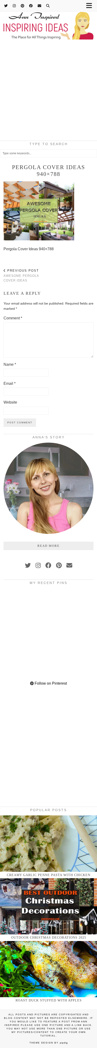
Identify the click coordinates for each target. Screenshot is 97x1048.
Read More (48, 546)
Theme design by (48, 1042)
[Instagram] (14, 6)
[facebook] (48, 565)
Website (10, 402)
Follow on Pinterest (50, 683)
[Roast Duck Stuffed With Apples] (48, 969)
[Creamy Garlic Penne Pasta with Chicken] (48, 843)
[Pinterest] (22, 6)
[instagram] (38, 565)
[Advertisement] (48, 91)
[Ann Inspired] (48, 20)
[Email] (39, 6)
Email (10, 383)
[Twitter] (6, 6)
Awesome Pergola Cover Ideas (21, 275)
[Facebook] (31, 6)
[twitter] (28, 565)
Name (10, 364)
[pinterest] (59, 565)
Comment (13, 318)
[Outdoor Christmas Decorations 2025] (48, 906)
